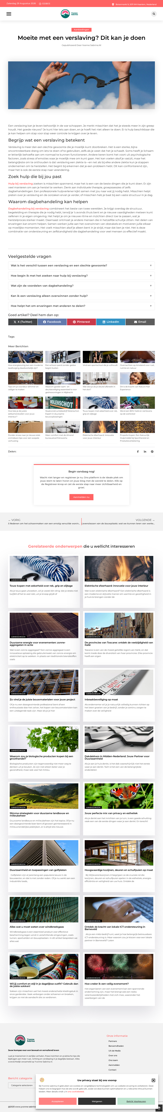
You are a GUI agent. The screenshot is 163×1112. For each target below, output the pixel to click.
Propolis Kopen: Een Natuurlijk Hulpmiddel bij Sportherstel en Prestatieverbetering (134, 438)
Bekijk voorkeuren (136, 1101)
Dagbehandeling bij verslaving (28, 208)
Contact (112, 1070)
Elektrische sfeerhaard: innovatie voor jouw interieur (116, 585)
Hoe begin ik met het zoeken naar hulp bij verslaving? (81, 275)
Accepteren (58, 1101)
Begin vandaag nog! (81, 471)
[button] (153, 1080)
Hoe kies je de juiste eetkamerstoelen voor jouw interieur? (21, 414)
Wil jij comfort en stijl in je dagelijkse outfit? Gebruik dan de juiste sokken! (44, 985)
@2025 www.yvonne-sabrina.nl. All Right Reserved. (32, 1106)
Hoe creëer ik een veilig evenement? (107, 983)
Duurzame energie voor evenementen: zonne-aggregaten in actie (38, 643)
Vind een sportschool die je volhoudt (100, 365)
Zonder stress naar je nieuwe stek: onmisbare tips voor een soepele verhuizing (24, 438)
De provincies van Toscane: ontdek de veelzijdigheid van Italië (119, 643)
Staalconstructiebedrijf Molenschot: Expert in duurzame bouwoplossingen (62, 414)
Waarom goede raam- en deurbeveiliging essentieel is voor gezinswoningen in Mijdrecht (61, 389)
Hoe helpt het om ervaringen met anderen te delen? (81, 305)
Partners (113, 1041)
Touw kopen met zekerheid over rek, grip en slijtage (41, 585)
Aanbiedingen (81, 29)
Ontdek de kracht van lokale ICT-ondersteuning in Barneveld (115, 928)
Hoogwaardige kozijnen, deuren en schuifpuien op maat (119, 869)
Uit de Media (114, 1050)
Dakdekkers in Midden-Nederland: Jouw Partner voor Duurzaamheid (117, 757)
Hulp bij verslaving (20, 183)
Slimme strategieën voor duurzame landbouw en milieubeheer (39, 814)
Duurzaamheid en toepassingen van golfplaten (38, 869)
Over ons (113, 1055)
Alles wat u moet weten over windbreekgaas (37, 926)
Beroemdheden (116, 1046)
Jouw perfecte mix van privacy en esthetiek (111, 813)
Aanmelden (114, 1065)
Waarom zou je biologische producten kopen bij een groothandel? (41, 757)
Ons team (113, 1060)
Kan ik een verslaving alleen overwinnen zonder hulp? (81, 295)
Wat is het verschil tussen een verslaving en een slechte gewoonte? (81, 265)
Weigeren (97, 1101)
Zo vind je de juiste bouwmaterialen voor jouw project (42, 699)
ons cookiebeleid (76, 1091)
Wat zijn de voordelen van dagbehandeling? (81, 285)
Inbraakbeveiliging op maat (101, 699)
